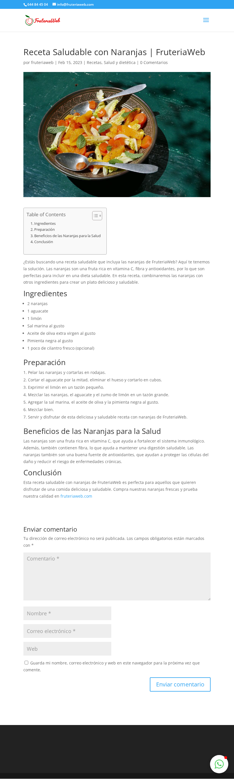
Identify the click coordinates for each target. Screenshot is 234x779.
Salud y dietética (120, 62)
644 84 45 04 (37, 4)
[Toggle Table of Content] (94, 216)
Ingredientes (45, 223)
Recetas (94, 62)
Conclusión (43, 241)
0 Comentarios (154, 62)
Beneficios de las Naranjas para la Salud (67, 235)
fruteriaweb (42, 62)
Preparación (44, 229)
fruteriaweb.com (76, 496)
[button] (219, 764)
